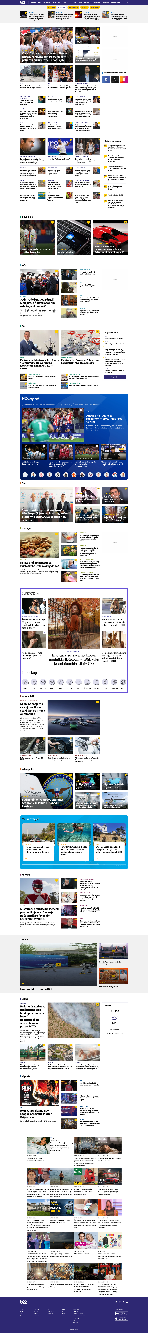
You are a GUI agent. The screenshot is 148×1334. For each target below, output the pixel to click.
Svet (112, 12)
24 (70, 66)
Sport (22, 1311)
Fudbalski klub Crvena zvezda (33, 405)
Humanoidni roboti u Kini (36, 989)
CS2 (80, 1080)
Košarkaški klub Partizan (82, 405)
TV (62, 1311)
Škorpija (87, 688)
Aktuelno (79, 493)
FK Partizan (84, 7)
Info (25, 28)
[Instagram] (124, 79)
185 (105, 167)
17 (98, 793)
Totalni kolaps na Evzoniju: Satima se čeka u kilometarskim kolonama (38, 849)
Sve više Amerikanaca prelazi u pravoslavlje (110, 963)
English (64, 1313)
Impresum (76, 1311)
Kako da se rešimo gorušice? (109, 987)
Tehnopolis (51, 109)
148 (105, 176)
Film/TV (81, 918)
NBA (49, 83)
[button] (125, 1016)
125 (105, 186)
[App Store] (121, 1319)
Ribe (122, 688)
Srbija (22, 357)
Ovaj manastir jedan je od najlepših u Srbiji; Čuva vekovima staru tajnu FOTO (109, 849)
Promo (24, 507)
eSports (50, 1309)
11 (52, 222)
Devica (69, 688)
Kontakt (75, 1322)
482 (105, 145)
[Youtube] (127, 1302)
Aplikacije (76, 1318)
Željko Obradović (65, 405)
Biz (51, 28)
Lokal (22, 180)
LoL (21, 1107)
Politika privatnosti (79, 1316)
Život (102, 957)
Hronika (31, 12)
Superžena (37, 1316)
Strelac (96, 688)
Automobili (51, 1313)
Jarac (105, 688)
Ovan (25, 688)
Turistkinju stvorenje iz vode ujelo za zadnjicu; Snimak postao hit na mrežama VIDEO (74, 851)
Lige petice (90, 411)
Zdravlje (23, 168)
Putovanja (23, 193)
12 (98, 28)
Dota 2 (81, 1119)
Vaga (78, 688)
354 (105, 156)
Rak (51, 688)
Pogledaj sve (115, 377)
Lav (60, 688)
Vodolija (114, 688)
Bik (34, 688)
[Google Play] (121, 1314)
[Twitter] (115, 79)
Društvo (59, 12)
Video (63, 1309)
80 (105, 201)
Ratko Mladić (51, 7)
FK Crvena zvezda (73, 7)
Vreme (108, 1005)
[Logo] (22, 2)
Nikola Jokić (96, 405)
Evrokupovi (80, 37)
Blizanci (43, 688)
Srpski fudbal (108, 458)
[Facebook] (106, 79)
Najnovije (33, 2)
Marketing (76, 1309)
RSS (74, 1320)
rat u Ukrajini (61, 7)
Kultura (36, 1313)
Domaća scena (84, 1106)
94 (105, 195)
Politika (23, 296)
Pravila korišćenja (78, 1313)
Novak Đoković (95, 7)
